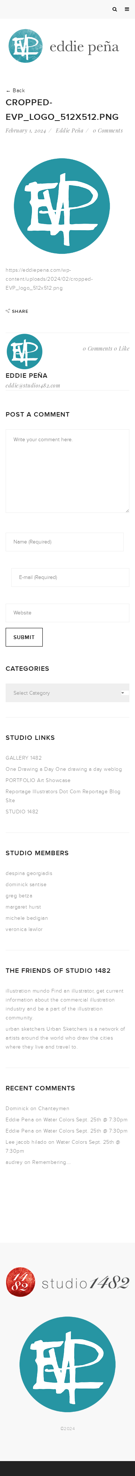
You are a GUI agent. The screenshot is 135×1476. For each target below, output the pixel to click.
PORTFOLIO (21, 780)
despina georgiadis (29, 873)
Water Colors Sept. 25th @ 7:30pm (86, 1120)
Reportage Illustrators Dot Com (43, 791)
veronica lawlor (24, 929)
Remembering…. (51, 1162)
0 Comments (108, 130)
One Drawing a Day (30, 769)
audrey (14, 1162)
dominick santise (26, 884)
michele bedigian (27, 918)
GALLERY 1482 (24, 758)
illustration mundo (28, 991)
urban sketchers (25, 1029)
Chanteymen (53, 1108)
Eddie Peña (69, 130)
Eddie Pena (20, 1120)
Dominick (17, 1108)
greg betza (19, 896)
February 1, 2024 (26, 130)
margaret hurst (23, 907)
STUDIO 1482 (22, 812)
